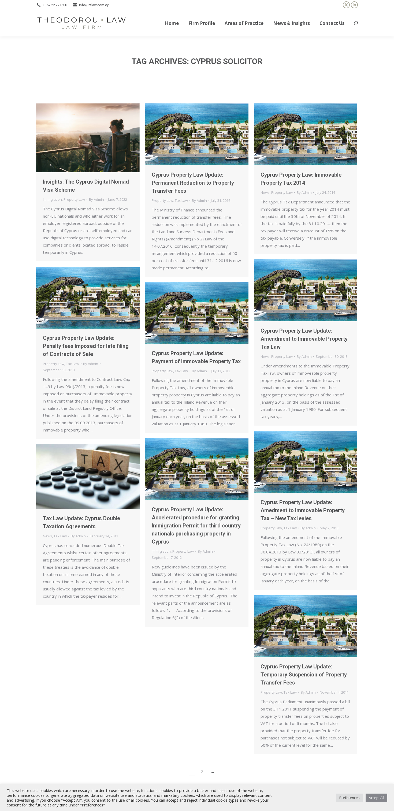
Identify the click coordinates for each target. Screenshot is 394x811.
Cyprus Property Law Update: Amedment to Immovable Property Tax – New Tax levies (303, 510)
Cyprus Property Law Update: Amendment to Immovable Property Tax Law (304, 339)
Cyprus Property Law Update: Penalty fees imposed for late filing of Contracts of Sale (86, 346)
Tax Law (181, 200)
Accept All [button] (376, 797)
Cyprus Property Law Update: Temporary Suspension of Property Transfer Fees (304, 674)
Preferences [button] (349, 797)
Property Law (74, 199)
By (96, 199)
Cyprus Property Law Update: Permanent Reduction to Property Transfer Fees (193, 183)
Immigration (52, 199)
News (265, 192)
